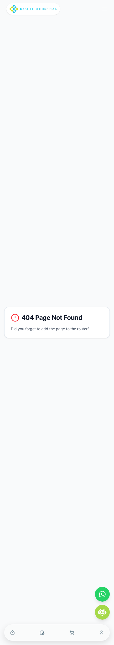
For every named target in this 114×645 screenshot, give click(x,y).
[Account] (101, 632)
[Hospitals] (42, 632)
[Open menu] (104, 9)
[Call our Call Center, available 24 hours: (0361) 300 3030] (102, 612)
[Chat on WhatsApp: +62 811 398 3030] (102, 594)
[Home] (12, 632)
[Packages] (72, 632)
